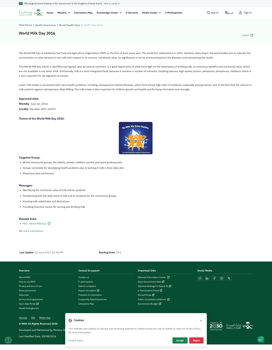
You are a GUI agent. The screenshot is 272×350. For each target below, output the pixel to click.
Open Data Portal (27, 303)
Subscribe (24, 295)
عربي (231, 12)
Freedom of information (90, 295)
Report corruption (87, 290)
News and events (27, 290)
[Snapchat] (199, 277)
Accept (180, 340)
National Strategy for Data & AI (153, 286)
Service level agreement (31, 299)
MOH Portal (25, 25)
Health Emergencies (29, 308)
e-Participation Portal (148, 290)
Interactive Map (83, 12)
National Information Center (152, 277)
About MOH (24, 277)
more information (33, 230)
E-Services (132, 12)
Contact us (83, 277)
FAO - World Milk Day (35, 223)
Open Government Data (149, 281)
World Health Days (69, 25)
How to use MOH (27, 281)
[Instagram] (221, 277)
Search (215, 12)
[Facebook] (214, 277)
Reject (196, 340)
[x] (228, 277)
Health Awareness (45, 25)
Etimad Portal (144, 295)
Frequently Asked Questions (92, 299)
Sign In (248, 12)
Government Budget (148, 303)
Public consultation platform (152, 299)
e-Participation (173, 12)
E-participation (85, 281)
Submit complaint (87, 286)
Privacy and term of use (30, 286)
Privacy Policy (75, 340)
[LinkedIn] (207, 277)
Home (49, 12)
